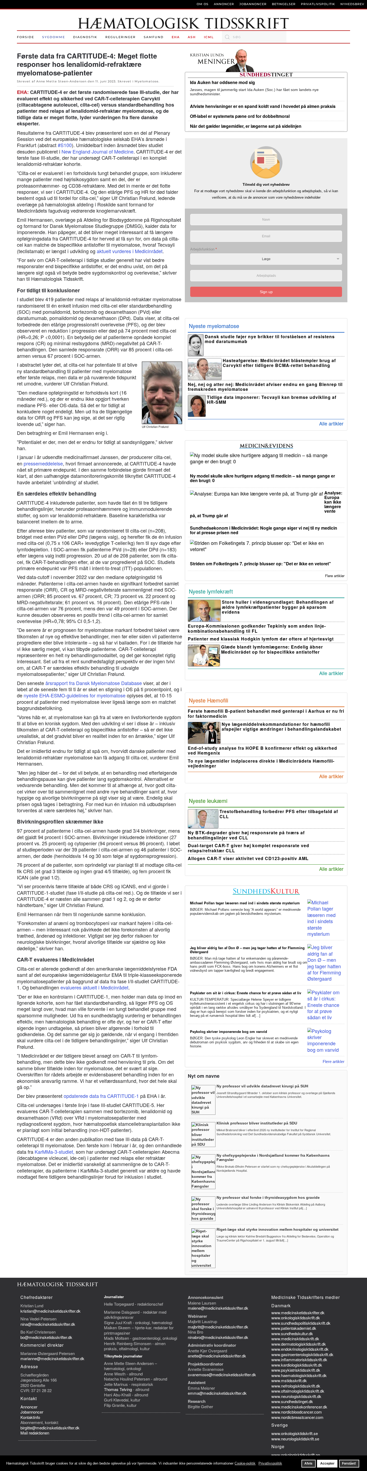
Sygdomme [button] (53, 37)
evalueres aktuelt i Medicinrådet (94, 987)
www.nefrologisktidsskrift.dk (295, 1386)
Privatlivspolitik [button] (270, 1463)
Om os (202, 4)
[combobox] (254, 37)
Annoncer (224, 4)
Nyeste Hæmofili (208, 700)
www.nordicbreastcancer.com (297, 1417)
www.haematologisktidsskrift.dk (299, 1375)
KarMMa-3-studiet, (55, 1151)
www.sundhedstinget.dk (292, 1401)
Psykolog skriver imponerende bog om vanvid (228, 1031)
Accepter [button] (327, 1463)
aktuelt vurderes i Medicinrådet (130, 250)
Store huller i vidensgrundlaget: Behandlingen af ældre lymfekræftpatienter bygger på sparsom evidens (278, 607)
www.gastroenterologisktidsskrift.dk (302, 1354)
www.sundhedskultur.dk (292, 1333)
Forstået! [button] (349, 1463)
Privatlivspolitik (318, 4)
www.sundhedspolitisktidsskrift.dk (300, 1323)
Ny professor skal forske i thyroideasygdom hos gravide (268, 1197)
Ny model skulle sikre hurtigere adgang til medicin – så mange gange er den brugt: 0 (262, 478)
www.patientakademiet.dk (293, 1328)
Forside (25, 37)
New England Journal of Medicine (98, 151)
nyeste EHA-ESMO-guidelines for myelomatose (74, 695)
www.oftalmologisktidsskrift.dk (297, 1391)
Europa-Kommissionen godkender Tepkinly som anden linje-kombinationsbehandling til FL (257, 628)
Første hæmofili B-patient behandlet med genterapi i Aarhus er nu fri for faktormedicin (266, 713)
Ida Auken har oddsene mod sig (222, 82)
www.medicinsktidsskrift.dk (295, 1338)
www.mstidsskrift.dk (289, 1380)
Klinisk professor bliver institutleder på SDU (257, 1123)
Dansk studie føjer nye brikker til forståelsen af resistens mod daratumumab (270, 339)
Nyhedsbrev (352, 4)
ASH (192, 37)
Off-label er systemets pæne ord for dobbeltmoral (240, 116)
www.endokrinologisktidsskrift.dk (300, 1349)
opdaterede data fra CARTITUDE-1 (101, 1095)
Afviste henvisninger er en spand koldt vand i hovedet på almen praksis (263, 106)
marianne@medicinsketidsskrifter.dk (52, 1358)
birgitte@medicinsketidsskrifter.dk (50, 1427)
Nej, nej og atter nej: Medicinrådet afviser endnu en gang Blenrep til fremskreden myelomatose (265, 386)
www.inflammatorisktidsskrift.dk (299, 1359)
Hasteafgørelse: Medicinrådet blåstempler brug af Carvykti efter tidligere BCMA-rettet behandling (279, 363)
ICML (209, 37)
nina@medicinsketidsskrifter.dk (47, 1324)
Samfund (154, 37)
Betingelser (284, 4)
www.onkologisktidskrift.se (294, 1433)
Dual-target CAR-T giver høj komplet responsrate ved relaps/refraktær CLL (248, 848)
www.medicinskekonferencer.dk (299, 1407)
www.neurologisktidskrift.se (295, 1438)
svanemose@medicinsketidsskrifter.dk (222, 1374)
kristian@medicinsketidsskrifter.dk (50, 1311)
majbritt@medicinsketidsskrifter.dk (218, 1327)
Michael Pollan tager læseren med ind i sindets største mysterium (245, 902)
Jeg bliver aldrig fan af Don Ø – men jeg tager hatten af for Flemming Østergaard (247, 949)
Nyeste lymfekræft (211, 591)
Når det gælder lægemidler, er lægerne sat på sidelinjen (245, 126)
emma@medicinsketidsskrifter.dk (217, 1393)
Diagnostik (85, 37)
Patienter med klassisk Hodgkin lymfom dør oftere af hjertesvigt (261, 639)
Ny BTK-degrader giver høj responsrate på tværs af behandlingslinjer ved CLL (246, 835)
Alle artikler (331, 423)
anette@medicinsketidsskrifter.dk (217, 1356)
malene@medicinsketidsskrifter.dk (218, 1308)
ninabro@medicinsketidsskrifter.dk (218, 1337)
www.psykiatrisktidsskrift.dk (295, 1370)
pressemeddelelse (43, 463)
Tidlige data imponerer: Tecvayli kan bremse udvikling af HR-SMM (271, 399)
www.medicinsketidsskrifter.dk (298, 1312)
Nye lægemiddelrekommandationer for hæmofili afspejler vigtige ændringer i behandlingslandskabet (281, 726)
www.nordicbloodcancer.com (296, 1412)
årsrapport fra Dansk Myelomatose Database (93, 682)
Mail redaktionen (34, 1433)
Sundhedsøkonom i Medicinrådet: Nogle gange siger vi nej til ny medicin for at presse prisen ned (263, 530)
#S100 (65, 144)
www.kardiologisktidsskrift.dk (296, 1365)
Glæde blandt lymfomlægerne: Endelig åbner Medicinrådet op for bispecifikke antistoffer (272, 649)
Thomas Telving (118, 1389)
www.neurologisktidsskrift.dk (296, 1396)
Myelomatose (147, 81)
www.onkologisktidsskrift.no (295, 1455)
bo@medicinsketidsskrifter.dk (46, 1337)
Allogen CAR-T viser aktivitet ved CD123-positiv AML (248, 858)
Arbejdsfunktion (203, 249)
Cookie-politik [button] (245, 1463)
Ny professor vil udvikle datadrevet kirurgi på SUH (262, 1086)
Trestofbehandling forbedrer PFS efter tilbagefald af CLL (279, 814)
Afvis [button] (308, 1463)
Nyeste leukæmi (208, 800)
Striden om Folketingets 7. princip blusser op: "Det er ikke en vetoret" (260, 563)
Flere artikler (334, 575)
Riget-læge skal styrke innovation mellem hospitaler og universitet (278, 1229)
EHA (176, 37)
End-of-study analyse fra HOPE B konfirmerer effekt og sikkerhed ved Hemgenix (262, 750)
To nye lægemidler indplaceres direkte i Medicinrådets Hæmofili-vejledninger (261, 763)
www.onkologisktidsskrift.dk (295, 1317)
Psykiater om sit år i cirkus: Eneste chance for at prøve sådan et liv (245, 992)
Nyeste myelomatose (214, 326)
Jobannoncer (253, 4)
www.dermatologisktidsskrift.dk (298, 1344)
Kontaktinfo (30, 1417)
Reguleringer (120, 37)
